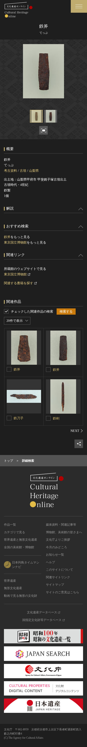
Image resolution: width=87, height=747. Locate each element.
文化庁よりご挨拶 (58, 539)
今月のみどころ (56, 547)
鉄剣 (56, 418)
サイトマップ (55, 584)
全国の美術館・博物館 (19, 547)
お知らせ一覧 (55, 554)
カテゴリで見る (14, 532)
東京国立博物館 (15, 242)
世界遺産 (10, 580)
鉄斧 (7, 237)
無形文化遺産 (13, 588)
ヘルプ (50, 562)
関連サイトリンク (58, 577)
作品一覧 (10, 524)
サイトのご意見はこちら (62, 592)
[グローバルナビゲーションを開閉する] (79, 6)
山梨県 (34, 170)
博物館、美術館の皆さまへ (64, 532)
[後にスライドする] (77, 430)
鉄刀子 (18, 418)
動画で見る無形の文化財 (20, 595)
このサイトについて (59, 569)
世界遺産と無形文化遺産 (20, 539)
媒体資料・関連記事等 (61, 524)
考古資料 (10, 170)
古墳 (23, 170)
